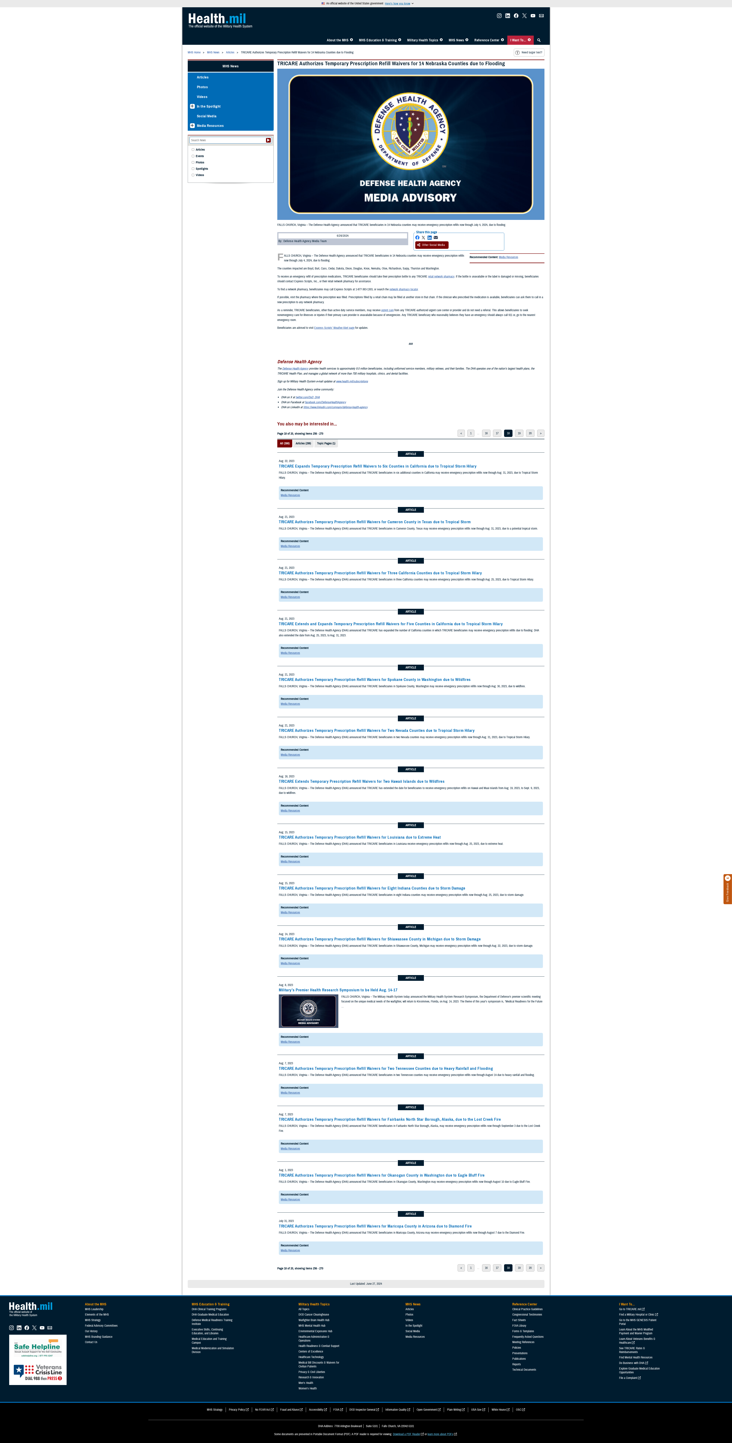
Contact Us (91, 1342)
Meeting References (523, 1342)
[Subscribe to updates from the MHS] (541, 17)
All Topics (304, 1309)
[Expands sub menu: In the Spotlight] (192, 106)
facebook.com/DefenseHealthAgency (325, 402)
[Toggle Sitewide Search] (539, 40)
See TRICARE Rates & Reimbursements (632, 1350)
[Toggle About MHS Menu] (351, 40)
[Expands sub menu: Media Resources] (192, 125)
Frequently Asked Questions (528, 1337)
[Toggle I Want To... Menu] (529, 40)
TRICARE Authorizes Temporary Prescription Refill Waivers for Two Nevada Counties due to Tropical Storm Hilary (377, 730)
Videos (202, 97)
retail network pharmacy (441, 276)
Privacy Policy (237, 1410)
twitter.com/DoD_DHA (308, 397)
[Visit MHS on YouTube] (533, 17)
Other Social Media (433, 245)
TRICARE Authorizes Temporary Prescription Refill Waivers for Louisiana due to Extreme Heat (360, 837)
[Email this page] (436, 237)
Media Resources (508, 257)
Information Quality (395, 1410)
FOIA (336, 1410)
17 (497, 433)
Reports (516, 1364)
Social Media (207, 116)
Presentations (520, 1353)
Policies (516, 1348)
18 (508, 433)
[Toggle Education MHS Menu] (399, 40)
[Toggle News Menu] (466, 40)
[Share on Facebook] (417, 237)
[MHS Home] (33, 1317)
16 (486, 433)
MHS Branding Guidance (98, 1337)
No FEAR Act (262, 1410)
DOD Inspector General (362, 1410)
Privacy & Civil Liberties (312, 1372)
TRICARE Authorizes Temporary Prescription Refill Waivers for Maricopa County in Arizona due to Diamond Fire (375, 1226)
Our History (91, 1331)
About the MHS (337, 40)
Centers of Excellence (311, 1351)
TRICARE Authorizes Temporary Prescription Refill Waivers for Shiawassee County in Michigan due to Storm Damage (380, 939)
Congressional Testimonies (527, 1314)
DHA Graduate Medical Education (210, 1314)
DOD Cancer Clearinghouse (314, 1314)
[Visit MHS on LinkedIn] (507, 17)
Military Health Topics (422, 40)
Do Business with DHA (631, 1363)
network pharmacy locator (403, 289)
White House (499, 1410)
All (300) (285, 443)
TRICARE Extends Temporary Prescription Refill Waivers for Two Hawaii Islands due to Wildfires (362, 781)
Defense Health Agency (295, 369)
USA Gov (476, 1410)
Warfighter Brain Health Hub (314, 1320)
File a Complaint (628, 1378)
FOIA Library (519, 1326)
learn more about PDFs (440, 1434)
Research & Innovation (311, 1377)
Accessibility (316, 1410)
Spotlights (202, 169)
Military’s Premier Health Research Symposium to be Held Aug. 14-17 (338, 990)
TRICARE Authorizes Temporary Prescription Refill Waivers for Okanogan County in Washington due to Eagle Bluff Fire (382, 1175)
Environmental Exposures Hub (315, 1331)
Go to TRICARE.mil (630, 1309)
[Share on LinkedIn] (430, 237)
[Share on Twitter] (423, 237)
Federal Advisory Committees (101, 1326)
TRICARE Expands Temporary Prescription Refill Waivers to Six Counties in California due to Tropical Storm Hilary (378, 466)
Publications (519, 1359)
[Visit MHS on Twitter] (524, 17)
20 (530, 433)
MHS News (456, 40)
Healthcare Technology (311, 1357)
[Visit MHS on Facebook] (516, 17)
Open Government (427, 1410)
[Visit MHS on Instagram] (499, 17)
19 (519, 433)
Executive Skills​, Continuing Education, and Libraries (207, 1331)
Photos (202, 87)
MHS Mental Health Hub (312, 1326)
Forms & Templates (523, 1331)
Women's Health (308, 1388)
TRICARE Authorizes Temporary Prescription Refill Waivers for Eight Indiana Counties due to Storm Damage (372, 888)
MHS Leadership (94, 1309)
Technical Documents (524, 1370)
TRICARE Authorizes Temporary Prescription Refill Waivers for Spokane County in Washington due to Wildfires (375, 679)
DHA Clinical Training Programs (209, 1309)
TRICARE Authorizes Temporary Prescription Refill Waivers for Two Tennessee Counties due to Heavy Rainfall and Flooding (386, 1068)
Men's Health (306, 1383)
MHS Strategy (93, 1320)
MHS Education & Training (378, 40)
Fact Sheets (519, 1320)
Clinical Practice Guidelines (527, 1309)
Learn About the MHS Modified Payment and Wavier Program (636, 1331)
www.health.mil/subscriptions (352, 381)
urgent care (387, 310)
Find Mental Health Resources (636, 1357)
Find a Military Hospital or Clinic (636, 1314)
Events (200, 156)
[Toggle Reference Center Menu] (502, 40)
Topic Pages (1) (326, 443)
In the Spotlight (209, 106)
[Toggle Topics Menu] (441, 40)
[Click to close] (728, 878)
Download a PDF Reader (406, 1434)
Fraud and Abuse (289, 1410)
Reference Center (486, 40)
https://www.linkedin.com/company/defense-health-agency (335, 407)
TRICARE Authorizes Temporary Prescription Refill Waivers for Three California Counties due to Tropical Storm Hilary (380, 573)
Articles (203, 77)
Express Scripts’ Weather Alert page (334, 328)
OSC (518, 1410)
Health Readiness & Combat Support (319, 1346)
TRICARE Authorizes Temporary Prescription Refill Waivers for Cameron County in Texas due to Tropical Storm (375, 521)
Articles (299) (303, 443)
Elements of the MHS (97, 1314)
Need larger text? (532, 52)
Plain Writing (454, 1410)
